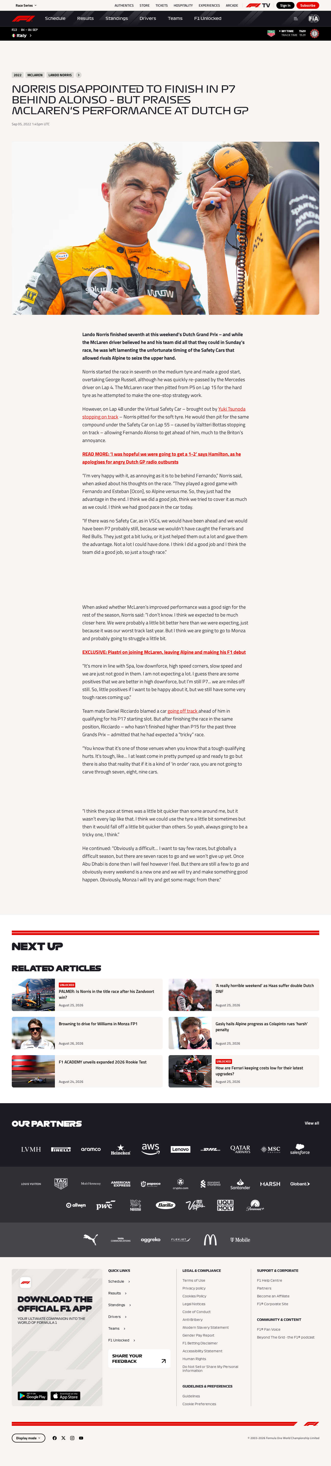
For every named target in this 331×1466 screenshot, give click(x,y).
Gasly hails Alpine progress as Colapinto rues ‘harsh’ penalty (262, 1027)
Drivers (148, 18)
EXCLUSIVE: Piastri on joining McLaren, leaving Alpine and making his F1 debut (164, 652)
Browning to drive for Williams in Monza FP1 (98, 1024)
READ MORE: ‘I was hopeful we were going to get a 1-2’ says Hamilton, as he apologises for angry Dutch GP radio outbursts (161, 458)
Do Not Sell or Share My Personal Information (210, 1368)
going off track (183, 711)
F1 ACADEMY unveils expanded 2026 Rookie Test (103, 1062)
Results (85, 18)
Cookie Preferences (199, 1404)
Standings (117, 18)
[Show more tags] (79, 75)
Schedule (55, 18)
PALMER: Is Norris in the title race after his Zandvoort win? (106, 994)
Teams (175, 18)
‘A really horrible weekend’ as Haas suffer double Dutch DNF (265, 989)
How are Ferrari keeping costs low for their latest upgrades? (259, 1071)
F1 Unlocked (207, 18)
